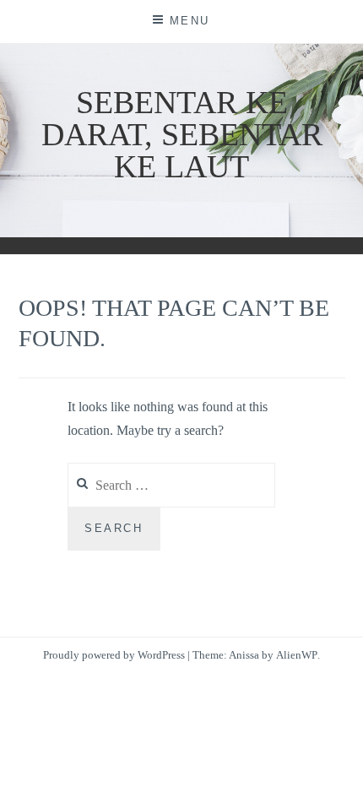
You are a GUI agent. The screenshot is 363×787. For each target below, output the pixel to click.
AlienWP (296, 655)
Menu (190, 20)
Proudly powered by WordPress (114, 655)
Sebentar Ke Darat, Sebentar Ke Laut (181, 134)
